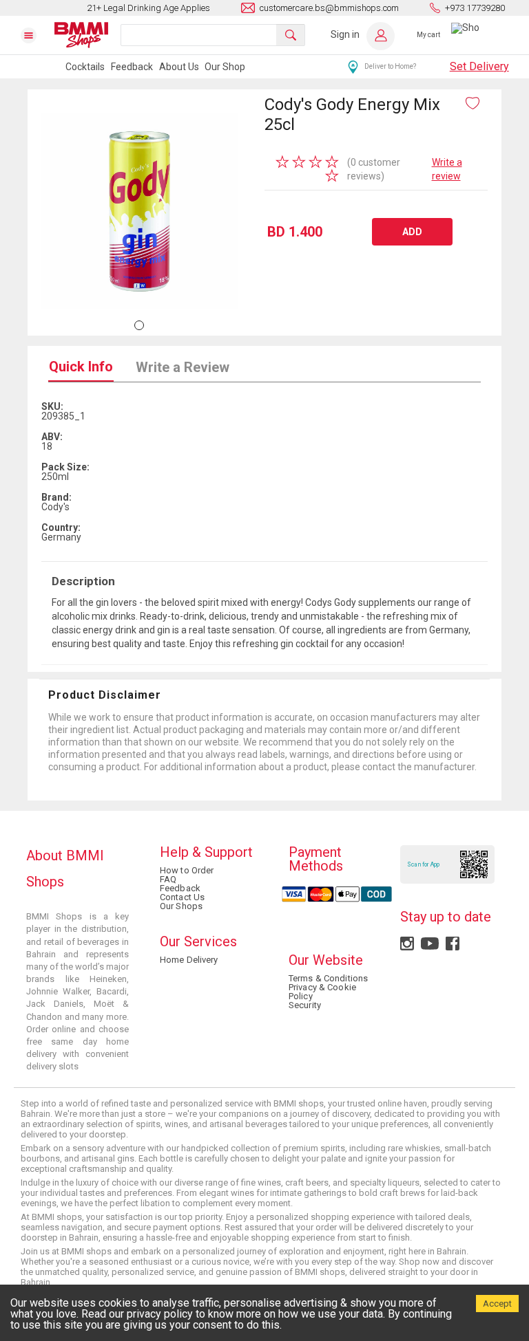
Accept (497, 1303)
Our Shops (181, 906)
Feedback (132, 67)
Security (305, 1005)
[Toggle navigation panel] (37, 35)
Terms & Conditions (328, 978)
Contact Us (182, 897)
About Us (179, 67)
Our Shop (225, 67)
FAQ (168, 879)
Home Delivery (189, 960)
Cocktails (85, 67)
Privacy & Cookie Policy (322, 991)
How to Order (187, 870)
